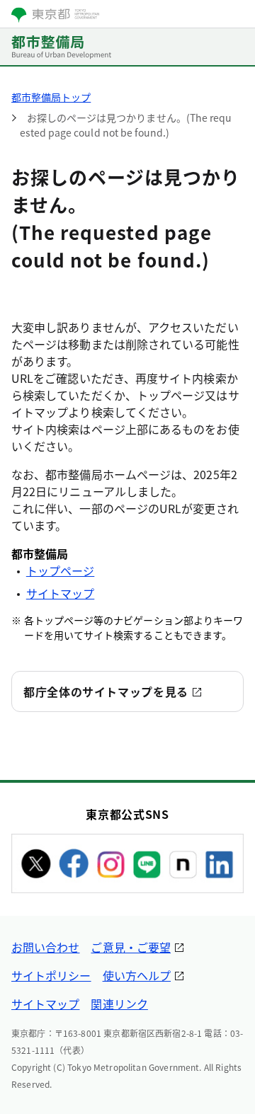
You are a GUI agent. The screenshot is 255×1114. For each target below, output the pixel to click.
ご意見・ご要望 (131, 946)
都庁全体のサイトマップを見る (105, 691)
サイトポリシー (51, 975)
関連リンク (119, 1003)
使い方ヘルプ (137, 975)
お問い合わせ (45, 946)
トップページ (60, 570)
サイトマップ (60, 593)
